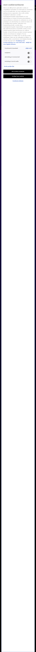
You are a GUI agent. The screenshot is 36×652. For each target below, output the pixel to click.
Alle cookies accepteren (18, 71)
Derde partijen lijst (9, 66)
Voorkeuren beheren (18, 80)
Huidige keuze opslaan (18, 76)
